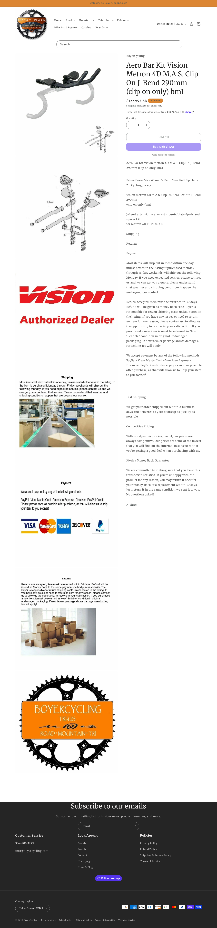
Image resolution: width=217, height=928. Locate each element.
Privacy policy (48, 920)
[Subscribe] (135, 826)
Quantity (131, 118)
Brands (82, 843)
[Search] (178, 44)
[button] (70, 20)
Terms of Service (150, 861)
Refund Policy (148, 849)
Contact (82, 855)
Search (82, 849)
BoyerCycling (31, 920)
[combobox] (119, 44)
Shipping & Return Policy (155, 855)
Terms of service (126, 920)
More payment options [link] (164, 154)
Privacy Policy (148, 843)
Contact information (105, 920)
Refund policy (66, 920)
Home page (84, 861)
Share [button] (133, 504)
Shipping (131, 105)
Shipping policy (84, 920)
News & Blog (85, 867)
